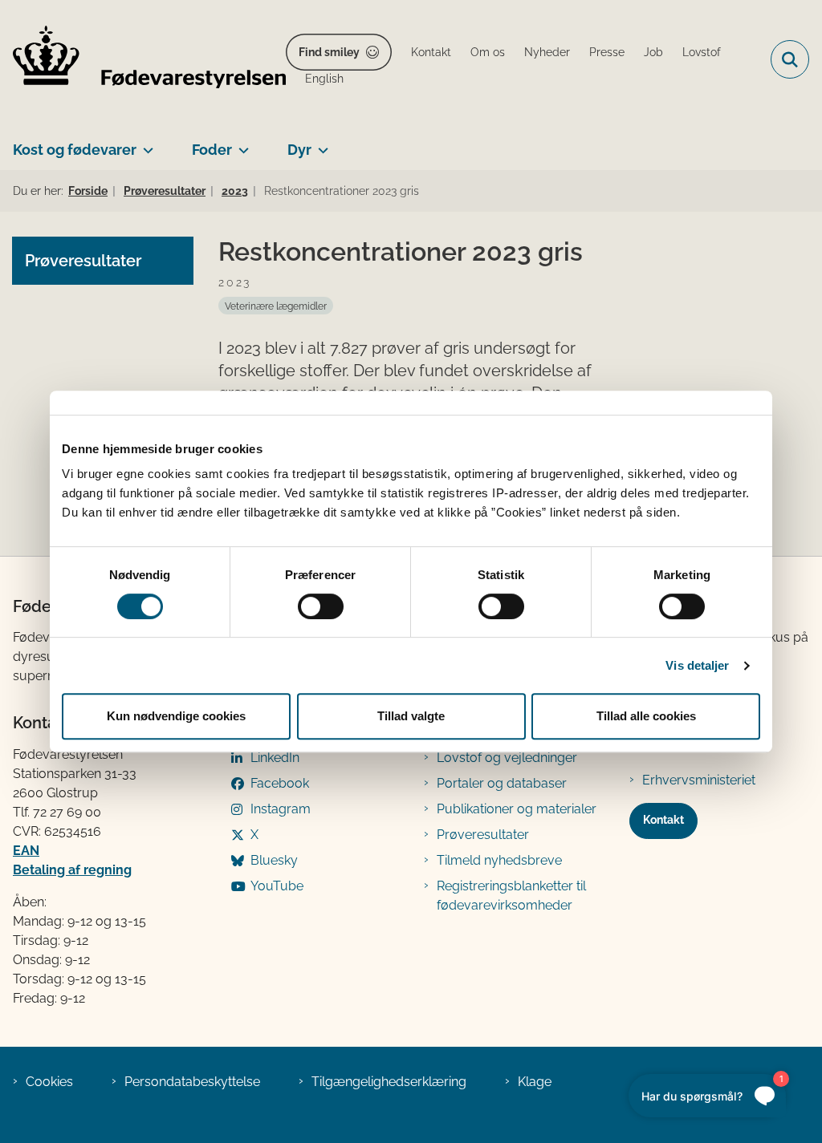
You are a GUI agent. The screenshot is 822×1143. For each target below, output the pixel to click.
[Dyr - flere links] (319, 144)
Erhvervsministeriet (698, 780)
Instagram (280, 809)
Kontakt (663, 819)
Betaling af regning (72, 870)
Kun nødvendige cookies (176, 716)
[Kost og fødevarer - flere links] (144, 144)
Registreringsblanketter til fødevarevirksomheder (511, 895)
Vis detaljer (697, 665)
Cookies (49, 1081)
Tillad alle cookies (646, 716)
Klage (534, 1081)
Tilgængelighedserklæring (388, 1081)
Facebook (279, 783)
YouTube (276, 886)
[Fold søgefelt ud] (790, 59)
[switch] (321, 606)
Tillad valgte (411, 716)
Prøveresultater (483, 834)
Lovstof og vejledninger (507, 757)
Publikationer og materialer (516, 809)
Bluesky (274, 860)
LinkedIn (274, 757)
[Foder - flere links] (240, 144)
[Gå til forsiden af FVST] (143, 60)
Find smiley (329, 52)
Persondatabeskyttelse (192, 1081)
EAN (26, 850)
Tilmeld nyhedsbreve (499, 860)
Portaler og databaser (502, 783)
